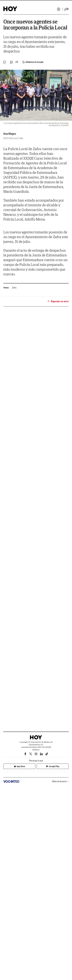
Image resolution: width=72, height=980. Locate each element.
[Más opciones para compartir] (17, 62)
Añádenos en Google (34, 62)
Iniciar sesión (59, 9)
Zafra (14, 287)
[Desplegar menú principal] (66, 9)
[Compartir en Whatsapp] (11, 62)
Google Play (54, 766)
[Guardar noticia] (4, 62)
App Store (21, 766)
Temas (6, 287)
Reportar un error (60, 301)
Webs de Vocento (59, 781)
